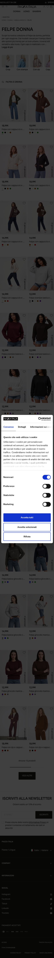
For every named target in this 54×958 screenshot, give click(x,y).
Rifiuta (27, 536)
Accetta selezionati (27, 527)
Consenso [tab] (8, 427)
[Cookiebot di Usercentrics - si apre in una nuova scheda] (38, 419)
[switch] (46, 486)
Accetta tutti (27, 517)
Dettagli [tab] (22, 427)
